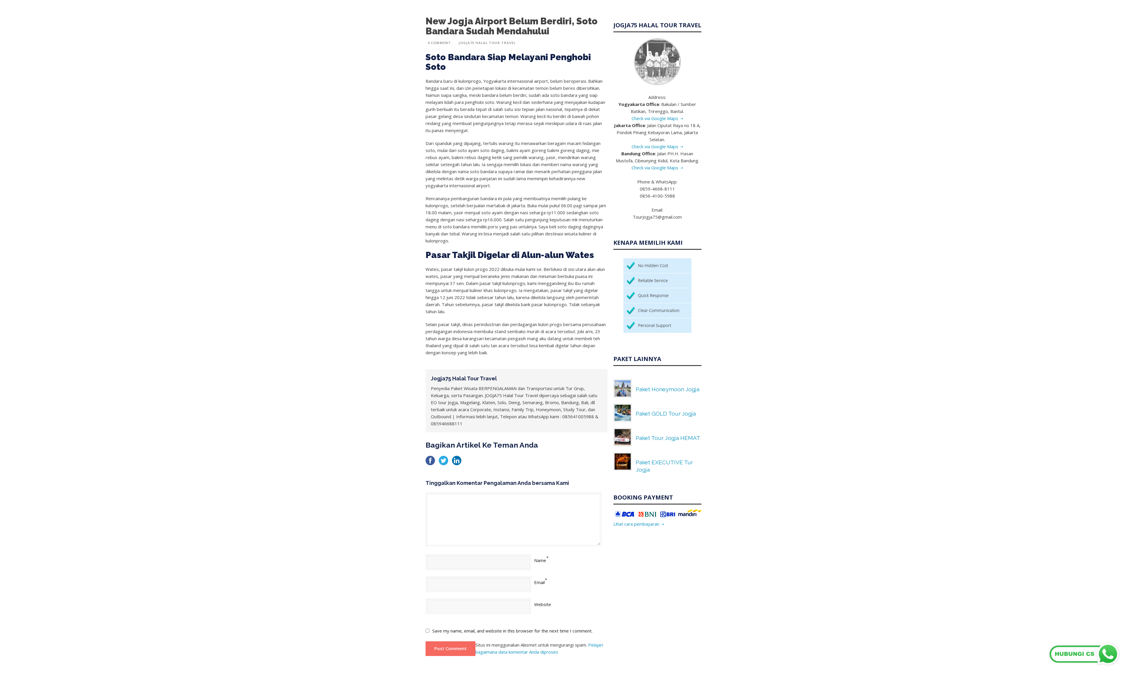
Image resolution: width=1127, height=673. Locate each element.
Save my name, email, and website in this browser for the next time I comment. (512, 631)
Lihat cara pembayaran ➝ (638, 524)
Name (540, 560)
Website (542, 604)
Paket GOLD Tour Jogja (666, 413)
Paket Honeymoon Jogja (667, 389)
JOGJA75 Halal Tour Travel (487, 43)
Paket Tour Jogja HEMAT (668, 438)
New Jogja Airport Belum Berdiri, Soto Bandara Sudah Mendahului (512, 26)
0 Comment (439, 43)
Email (539, 582)
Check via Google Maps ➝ (657, 118)
